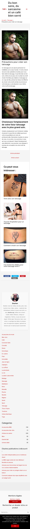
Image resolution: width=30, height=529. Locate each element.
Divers (3, 348)
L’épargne (4, 364)
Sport (3, 403)
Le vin (3, 373)
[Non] (28, 522)
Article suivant (15, 157)
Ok (15, 526)
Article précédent (15, 153)
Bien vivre (4, 337)
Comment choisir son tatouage (15, 245)
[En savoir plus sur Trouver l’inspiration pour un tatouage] (15, 211)
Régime (4, 397)
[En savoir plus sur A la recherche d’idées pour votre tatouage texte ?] (15, 256)
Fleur (3, 356)
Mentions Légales (15, 499)
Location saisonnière (8, 375)
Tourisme (4, 411)
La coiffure (5, 367)
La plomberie (5, 370)
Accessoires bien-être (8, 430)
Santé (3, 400)
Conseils (4, 345)
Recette (4, 395)
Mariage (4, 378)
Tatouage (4, 406)
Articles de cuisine (7, 433)
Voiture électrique (7, 414)
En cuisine (5, 354)
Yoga (3, 417)
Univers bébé (5, 442)
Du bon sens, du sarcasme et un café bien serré (14, 9)
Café (3, 340)
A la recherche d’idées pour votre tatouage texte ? (13, 265)
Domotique (5, 351)
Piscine (4, 392)
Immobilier (5, 359)
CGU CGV (15, 501)
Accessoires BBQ (7, 427)
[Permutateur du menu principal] (26, 9)
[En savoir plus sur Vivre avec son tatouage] (15, 185)
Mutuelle (4, 389)
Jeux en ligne (5, 362)
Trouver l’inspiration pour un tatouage (14, 222)
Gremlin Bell (5, 439)
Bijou (3, 436)
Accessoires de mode (8, 334)
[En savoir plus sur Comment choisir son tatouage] (15, 235)
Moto (3, 386)
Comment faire (6, 342)
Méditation (5, 384)
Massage (4, 381)
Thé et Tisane (6, 408)
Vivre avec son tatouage (12, 198)
